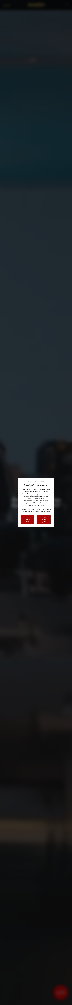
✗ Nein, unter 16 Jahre (44, 519)
